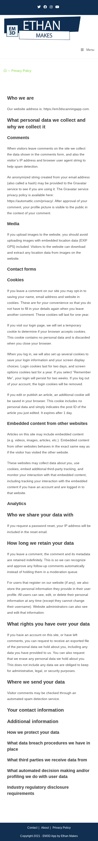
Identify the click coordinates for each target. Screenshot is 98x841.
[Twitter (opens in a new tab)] (39, 7)
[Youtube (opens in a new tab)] (57, 7)
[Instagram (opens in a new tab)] (51, 7)
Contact (32, 827)
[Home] (5, 71)
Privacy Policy (62, 827)
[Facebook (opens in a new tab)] (45, 7)
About (45, 827)
